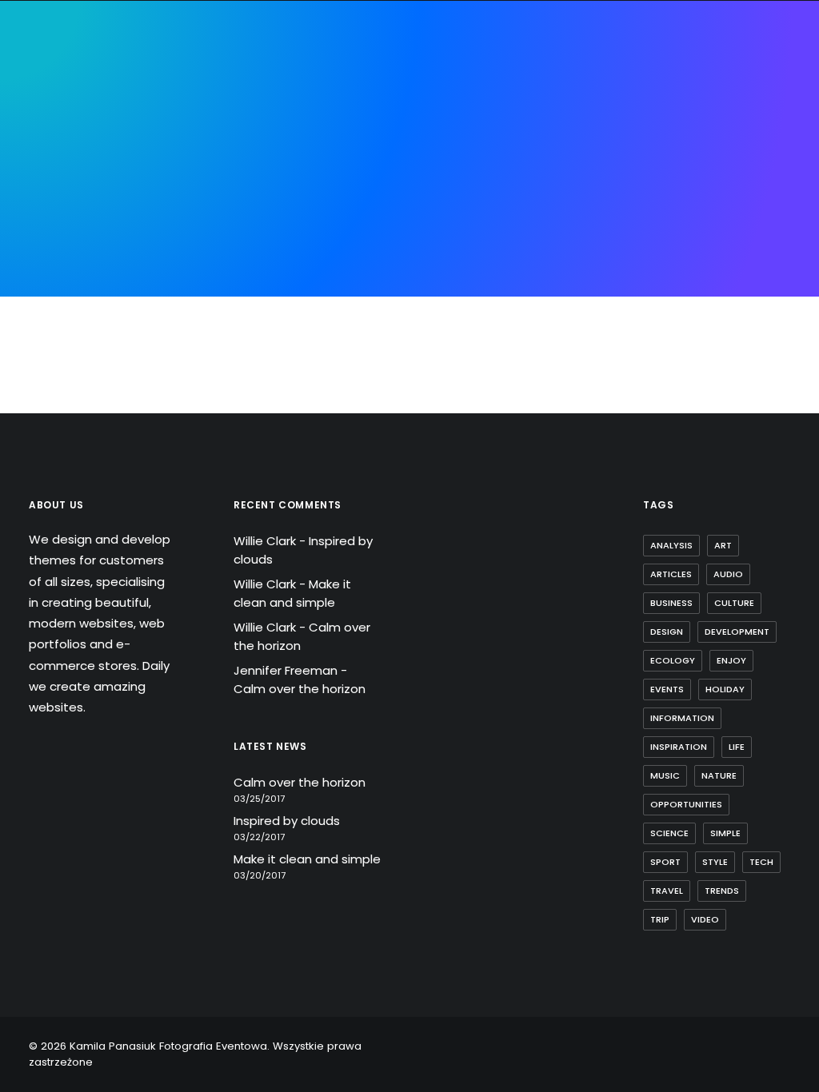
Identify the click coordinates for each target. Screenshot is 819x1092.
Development (737, 631)
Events (667, 689)
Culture (734, 602)
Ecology (672, 660)
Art (723, 545)
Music (665, 775)
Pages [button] (142, 105)
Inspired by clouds (287, 820)
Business (671, 602)
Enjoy (731, 660)
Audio (728, 574)
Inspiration (678, 746)
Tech (761, 861)
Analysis (671, 545)
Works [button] (572, 105)
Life (737, 746)
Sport (665, 861)
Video (705, 919)
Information (682, 717)
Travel (666, 890)
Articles (671, 574)
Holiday (725, 689)
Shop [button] (682, 105)
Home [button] (86, 105)
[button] (759, 105)
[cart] (779, 105)
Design (666, 631)
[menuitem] (86, 105)
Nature (719, 775)
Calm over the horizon (300, 688)
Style (715, 861)
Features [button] (210, 105)
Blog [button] (629, 105)
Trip (659, 919)
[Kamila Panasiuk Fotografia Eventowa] (395, 105)
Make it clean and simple (292, 593)
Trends (722, 890)
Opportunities (686, 804)
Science (669, 833)
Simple (725, 833)
